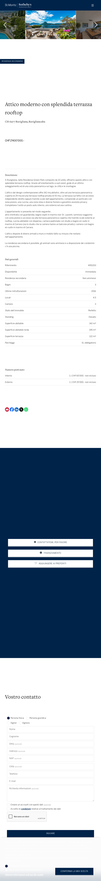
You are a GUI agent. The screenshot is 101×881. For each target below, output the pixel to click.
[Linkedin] (16, 411)
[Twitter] (21, 411)
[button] (5, 25)
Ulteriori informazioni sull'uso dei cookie (24, 875)
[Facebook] (12, 411)
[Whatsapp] (26, 411)
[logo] (18, 5)
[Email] (7, 411)
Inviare (50, 834)
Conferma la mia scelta (74, 871)
